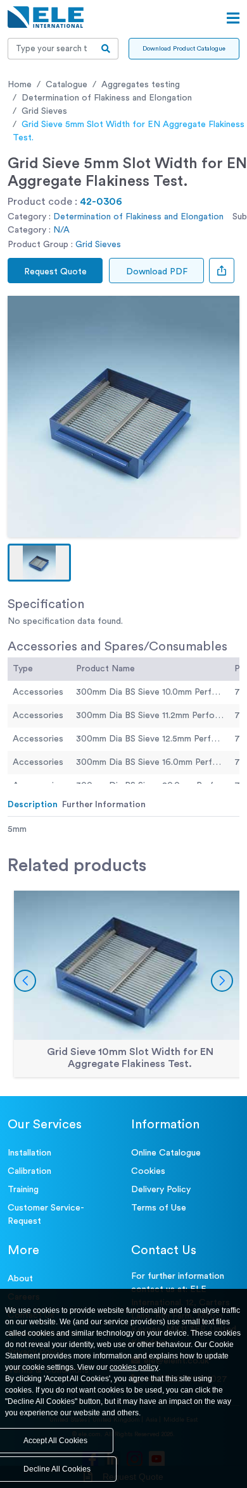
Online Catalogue (166, 1153)
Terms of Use (158, 1208)
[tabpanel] (123, 829)
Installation (29, 1153)
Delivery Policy (161, 1189)
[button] (39, 563)
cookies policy (134, 1367)
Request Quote (55, 271)
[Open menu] (233, 18)
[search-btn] (106, 48)
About (20, 1278)
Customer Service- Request (46, 1215)
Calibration (29, 1171)
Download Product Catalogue (183, 49)
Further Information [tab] (104, 804)
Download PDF (156, 271)
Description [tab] (33, 804)
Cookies (148, 1171)
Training (23, 1189)
